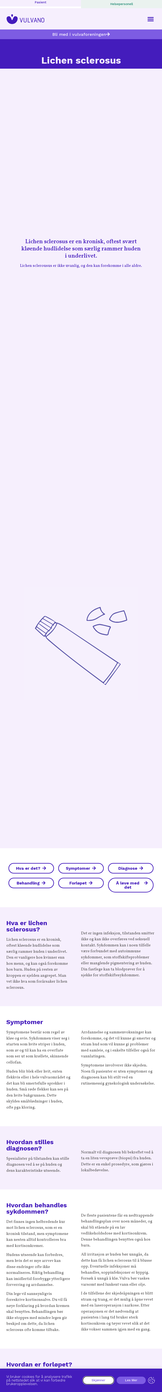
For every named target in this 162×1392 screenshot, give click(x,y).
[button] (151, 19)
